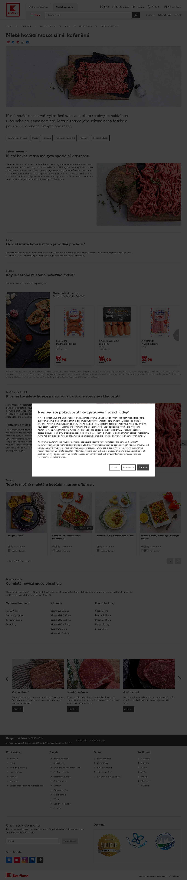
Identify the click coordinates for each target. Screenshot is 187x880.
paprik (28, 414)
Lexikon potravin (48, 26)
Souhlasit (143, 467)
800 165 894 (37, 738)
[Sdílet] (8, 42)
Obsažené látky (100, 138)
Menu (37, 15)
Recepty (84, 138)
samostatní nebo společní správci (108, 427)
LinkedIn (32, 860)
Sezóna (47, 138)
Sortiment (26, 26)
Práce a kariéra (164, 15)
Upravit (114, 467)
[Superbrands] (109, 846)
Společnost (150, 15)
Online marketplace (38, 7)
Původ (35, 138)
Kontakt (177, 15)
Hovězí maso (85, 26)
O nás (97, 752)
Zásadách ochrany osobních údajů (95, 454)
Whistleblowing (175, 876)
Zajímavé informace (17, 138)
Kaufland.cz (14, 752)
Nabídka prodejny (65, 7)
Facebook (9, 860)
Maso (67, 26)
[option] (74, 335)
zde (66, 451)
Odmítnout (128, 467)
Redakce (142, 876)
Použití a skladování (65, 138)
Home (9, 26)
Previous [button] (170, 561)
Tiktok (40, 860)
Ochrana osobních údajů (157, 876)
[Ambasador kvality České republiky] (165, 846)
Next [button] (176, 335)
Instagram (25, 860)
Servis (54, 752)
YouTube (17, 860)
